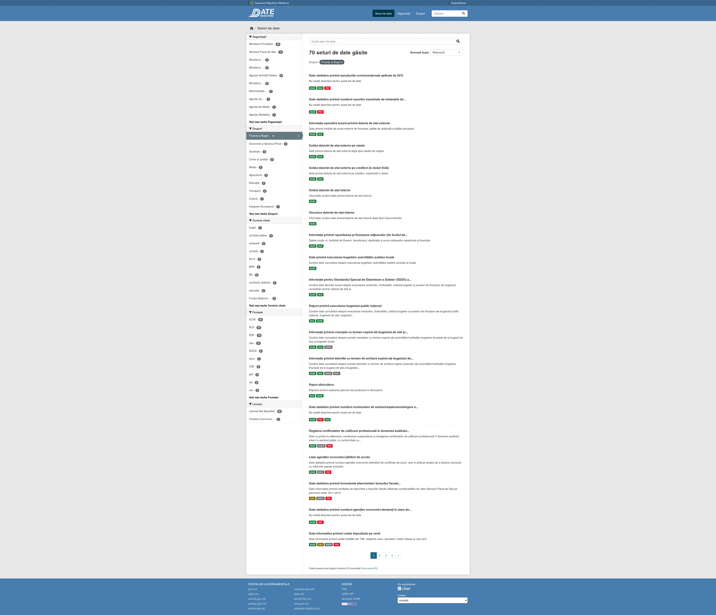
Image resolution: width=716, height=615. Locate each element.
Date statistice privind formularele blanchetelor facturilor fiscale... (355, 483)
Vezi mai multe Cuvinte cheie (267, 305)
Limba (401, 595)
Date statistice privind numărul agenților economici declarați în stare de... (360, 509)
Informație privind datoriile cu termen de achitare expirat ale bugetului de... (361, 358)
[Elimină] (342, 62)
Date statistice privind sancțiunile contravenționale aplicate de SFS (356, 75)
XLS (320, 88)
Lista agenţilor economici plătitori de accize (339, 457)
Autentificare (458, 3)
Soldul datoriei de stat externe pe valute (337, 145)
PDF (327, 88)
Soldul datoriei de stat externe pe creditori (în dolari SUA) (349, 168)
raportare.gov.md (304, 589)
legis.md (299, 594)
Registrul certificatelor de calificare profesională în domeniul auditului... (359, 431)
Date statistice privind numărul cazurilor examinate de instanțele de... (357, 99)
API (347, 568)
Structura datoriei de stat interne (331, 212)
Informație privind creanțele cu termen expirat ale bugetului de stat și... (358, 332)
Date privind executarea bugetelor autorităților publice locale (351, 257)
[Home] (252, 28)
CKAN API (348, 594)
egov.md (253, 594)
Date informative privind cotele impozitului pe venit (344, 533)
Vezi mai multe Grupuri (263, 213)
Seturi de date (383, 13)
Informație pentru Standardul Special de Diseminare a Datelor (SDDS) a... (360, 279)
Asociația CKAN (351, 598)
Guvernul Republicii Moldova (271, 3)
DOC (337, 373)
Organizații (404, 13)
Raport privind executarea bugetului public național (345, 306)
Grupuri (420, 13)
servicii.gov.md (257, 598)
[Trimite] (463, 13)
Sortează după (419, 52)
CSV (312, 498)
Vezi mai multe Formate (263, 397)
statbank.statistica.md (307, 608)
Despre (347, 584)
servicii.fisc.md (302, 598)
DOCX (328, 347)
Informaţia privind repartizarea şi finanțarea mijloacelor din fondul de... (358, 235)
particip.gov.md (257, 603)
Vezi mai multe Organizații (265, 122)
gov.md (252, 589)
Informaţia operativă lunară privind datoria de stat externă (349, 123)
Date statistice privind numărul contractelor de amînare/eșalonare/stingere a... (363, 407)
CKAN (404, 588)
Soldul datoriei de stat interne (329, 190)
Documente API (369, 568)
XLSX (312, 88)
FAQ (344, 589)
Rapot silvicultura (321, 384)
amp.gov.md (301, 603)
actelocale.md (256, 608)
